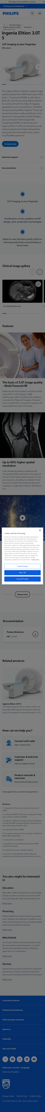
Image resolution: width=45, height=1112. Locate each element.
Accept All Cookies (22, 579)
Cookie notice (35, 559)
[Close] (40, 530)
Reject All (22, 572)
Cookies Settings (22, 566)
